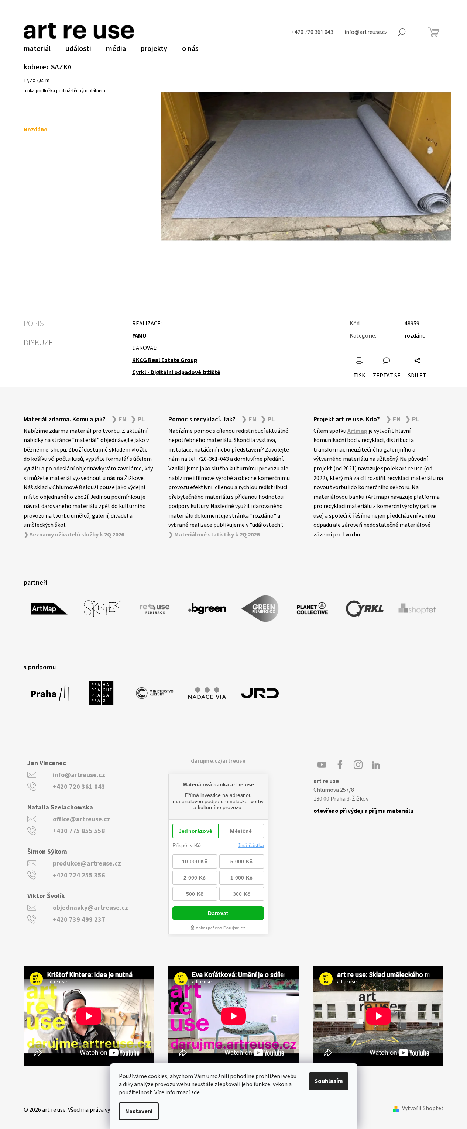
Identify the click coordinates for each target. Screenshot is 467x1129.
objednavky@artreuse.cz (90, 907)
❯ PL (138, 419)
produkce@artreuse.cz (87, 863)
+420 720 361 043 (79, 786)
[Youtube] (321, 764)
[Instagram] (358, 764)
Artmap (357, 431)
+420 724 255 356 (79, 875)
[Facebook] (340, 764)
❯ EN (118, 419)
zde (195, 1092)
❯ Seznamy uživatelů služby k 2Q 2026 (74, 535)
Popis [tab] (34, 323)
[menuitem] (37, 48)
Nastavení (138, 1111)
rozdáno (415, 336)
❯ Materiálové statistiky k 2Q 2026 (214, 535)
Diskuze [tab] (38, 342)
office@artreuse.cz (81, 819)
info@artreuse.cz (79, 775)
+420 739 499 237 (79, 919)
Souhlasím (329, 1081)
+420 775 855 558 (79, 831)
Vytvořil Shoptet (423, 1108)
